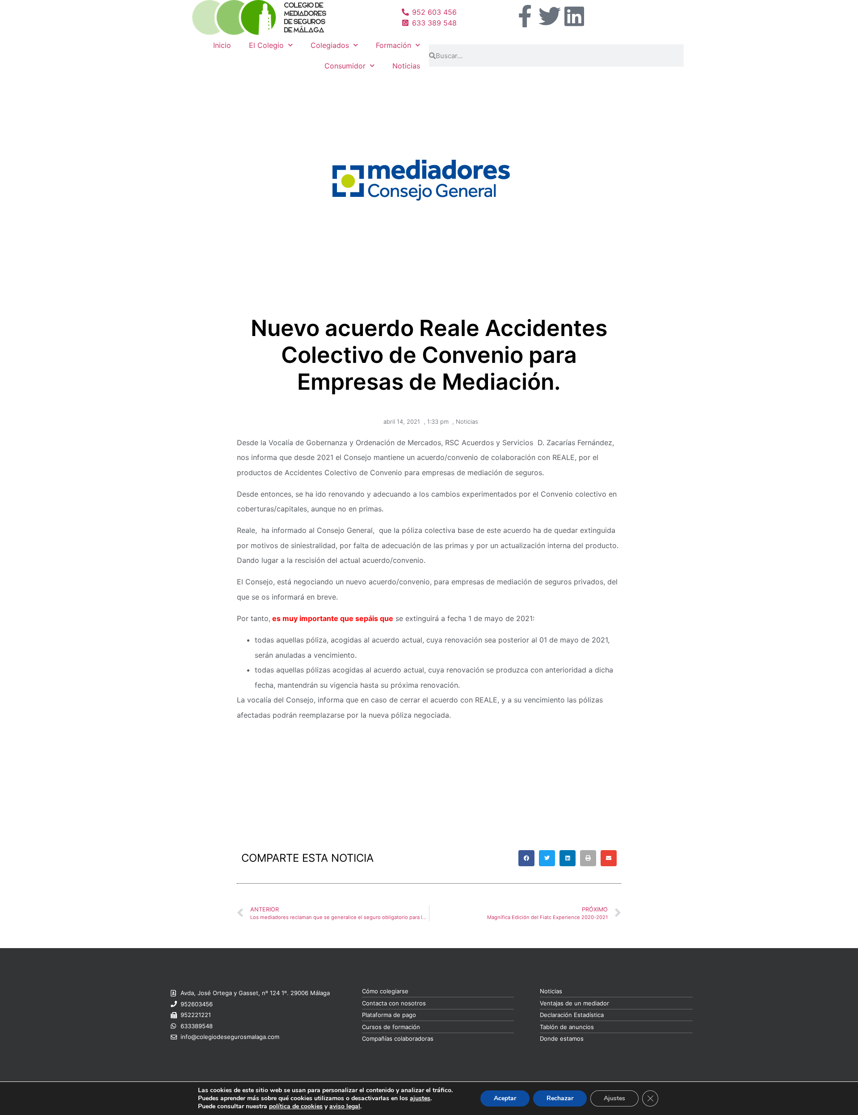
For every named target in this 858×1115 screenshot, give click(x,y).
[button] (526, 858)
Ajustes (614, 1098)
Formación (393, 45)
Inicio (222, 45)
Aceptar (505, 1098)
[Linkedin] (574, 16)
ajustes (420, 1098)
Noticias (406, 65)
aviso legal (344, 1106)
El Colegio (266, 45)
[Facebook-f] (525, 16)
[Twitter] (549, 16)
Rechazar (560, 1098)
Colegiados (330, 45)
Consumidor (345, 65)
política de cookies (296, 1106)
